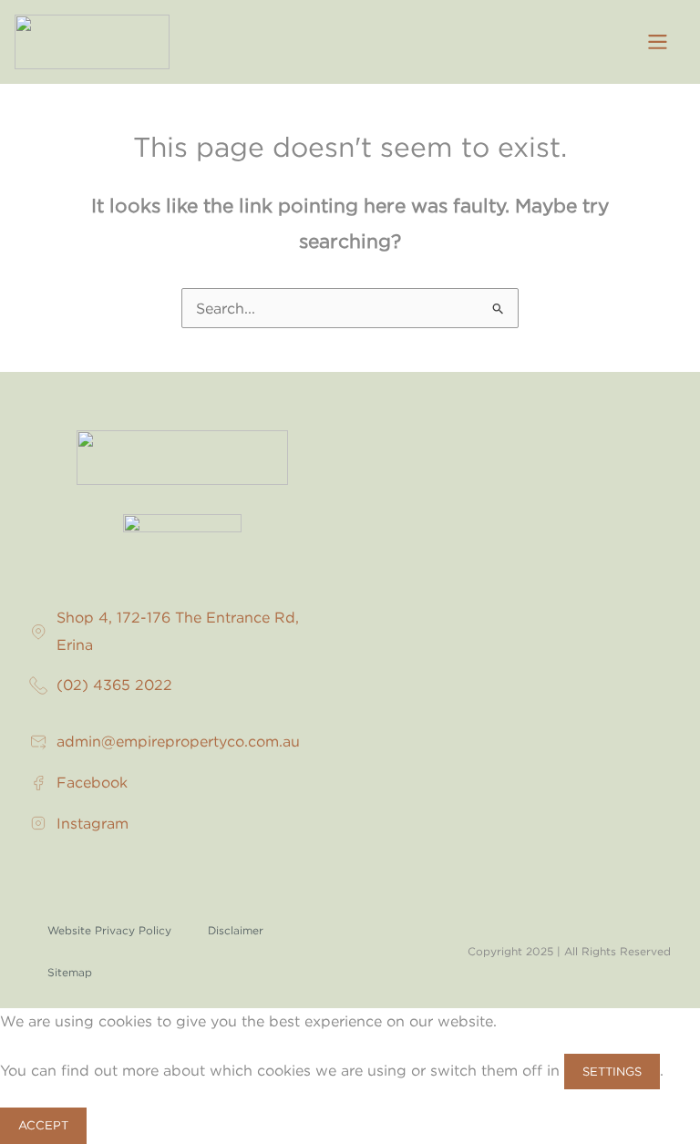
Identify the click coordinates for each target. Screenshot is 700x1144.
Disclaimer (235, 930)
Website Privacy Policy (109, 930)
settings (612, 1071)
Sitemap (69, 972)
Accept (43, 1124)
